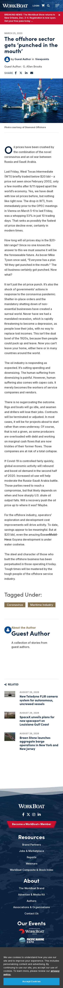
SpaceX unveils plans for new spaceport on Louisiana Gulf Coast (37, 720)
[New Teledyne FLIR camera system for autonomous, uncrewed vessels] (9, 694)
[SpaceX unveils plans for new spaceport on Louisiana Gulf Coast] (9, 715)
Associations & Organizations (31, 907)
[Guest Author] (7, 59)
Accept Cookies (31, 981)
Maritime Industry (41, 605)
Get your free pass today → (18, 21)
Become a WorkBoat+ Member (31, 824)
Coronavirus (15, 605)
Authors (31, 900)
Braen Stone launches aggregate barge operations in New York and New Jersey (39, 743)
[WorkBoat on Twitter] (28, 814)
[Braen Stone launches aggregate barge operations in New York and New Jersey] (9, 736)
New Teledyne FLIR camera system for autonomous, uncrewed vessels (39, 700)
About (31, 880)
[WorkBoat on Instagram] (33, 814)
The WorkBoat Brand (31, 888)
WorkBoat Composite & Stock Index (31, 869)
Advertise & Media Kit (31, 894)
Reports (31, 857)
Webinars (31, 863)
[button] (16, 72)
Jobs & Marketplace (31, 850)
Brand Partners (31, 844)
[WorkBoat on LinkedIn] (39, 814)
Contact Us (31, 913)
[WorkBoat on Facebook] (23, 814)
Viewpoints (42, 59)
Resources (31, 837)
